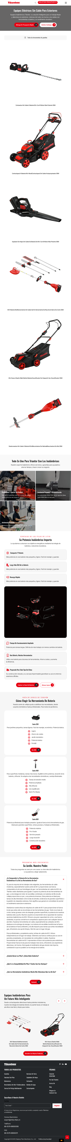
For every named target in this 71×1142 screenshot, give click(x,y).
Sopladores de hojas (32, 1077)
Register (57, 1105)
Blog (50, 1087)
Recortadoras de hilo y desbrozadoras (14, 1085)
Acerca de (52, 1083)
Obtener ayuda (46, 685)
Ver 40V (34, 799)
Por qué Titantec (53, 1080)
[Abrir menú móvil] (66, 3)
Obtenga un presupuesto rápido (25, 25)
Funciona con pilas (9, 1077)
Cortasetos (29, 1081)
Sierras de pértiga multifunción (13, 1088)
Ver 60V (34, 847)
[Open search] (35, 3)
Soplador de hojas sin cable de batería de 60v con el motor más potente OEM (35, 242)
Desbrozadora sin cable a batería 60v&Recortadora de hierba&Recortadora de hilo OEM (35, 446)
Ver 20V (34, 750)
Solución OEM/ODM (52, 1075)
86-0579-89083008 (11, 1126)
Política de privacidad (45, 1139)
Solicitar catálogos (47, 25)
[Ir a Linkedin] (60, 1064)
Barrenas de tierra (32, 1074)
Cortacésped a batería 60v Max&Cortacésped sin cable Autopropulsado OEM (35, 173)
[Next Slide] (64, 1001)
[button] (35, 879)
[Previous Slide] (59, 1001)
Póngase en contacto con (53, 1092)
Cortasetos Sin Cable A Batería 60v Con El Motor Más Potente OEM (35, 105)
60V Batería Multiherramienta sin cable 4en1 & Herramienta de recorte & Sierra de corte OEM (35, 310)
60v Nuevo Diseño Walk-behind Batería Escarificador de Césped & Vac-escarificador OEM (35, 378)
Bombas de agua (31, 1085)
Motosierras (7, 1081)
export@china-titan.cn (12, 1120)
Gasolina (6, 1074)
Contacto (34, 982)
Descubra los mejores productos (34, 1053)
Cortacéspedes (30, 1088)
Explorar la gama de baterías (26, 685)
